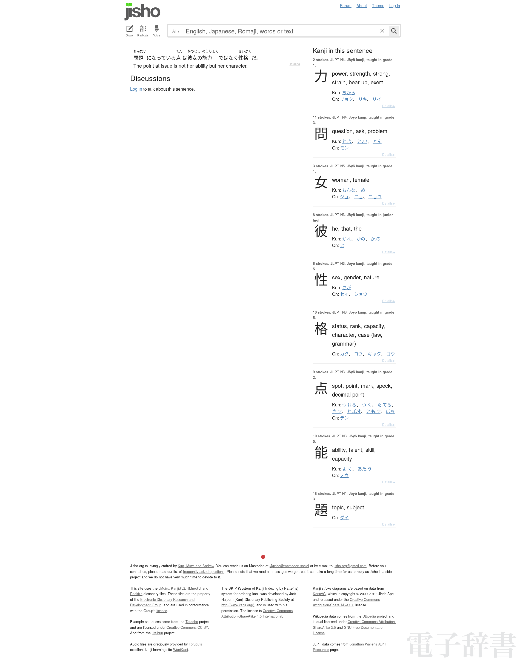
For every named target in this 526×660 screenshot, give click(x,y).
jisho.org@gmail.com (350, 565)
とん (377, 141)
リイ (376, 99)
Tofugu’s (195, 644)
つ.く (367, 405)
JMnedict (194, 588)
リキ (362, 99)
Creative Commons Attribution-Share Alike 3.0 (346, 602)
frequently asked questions (203, 571)
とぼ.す (354, 411)
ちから (348, 93)
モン (344, 148)
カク (344, 354)
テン (344, 418)
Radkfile (136, 593)
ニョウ (375, 197)
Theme (378, 5)
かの (360, 239)
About (361, 5)
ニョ (358, 197)
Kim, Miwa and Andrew (196, 565)
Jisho (142, 12)
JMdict (164, 588)
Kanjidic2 (178, 588)
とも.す (374, 411)
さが (346, 288)
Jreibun (157, 632)
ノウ (344, 475)
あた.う (365, 469)
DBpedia (369, 616)
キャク (374, 354)
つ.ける (349, 405)
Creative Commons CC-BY (187, 627)
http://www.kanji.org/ (237, 604)
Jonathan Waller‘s (363, 644)
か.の (376, 239)
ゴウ (390, 354)
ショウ (360, 294)
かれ (346, 239)
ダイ (344, 518)
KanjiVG (319, 593)
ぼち (390, 411)
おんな (348, 190)
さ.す (337, 411)
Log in (394, 5)
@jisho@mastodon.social (289, 565)
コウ (358, 354)
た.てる (384, 405)
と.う (347, 141)
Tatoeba (295, 64)
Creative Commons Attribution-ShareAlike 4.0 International (257, 613)
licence (161, 610)
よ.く (347, 469)
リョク (346, 99)
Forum (345, 5)
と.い (362, 141)
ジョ (344, 197)
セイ (344, 294)
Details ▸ (388, 105)
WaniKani (180, 649)
